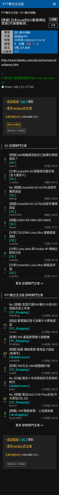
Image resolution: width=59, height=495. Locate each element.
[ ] (12, 162)
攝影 (19, 101)
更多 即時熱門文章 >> (29, 425)
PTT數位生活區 (9, 12)
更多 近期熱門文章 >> (29, 283)
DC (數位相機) (28, 12)
